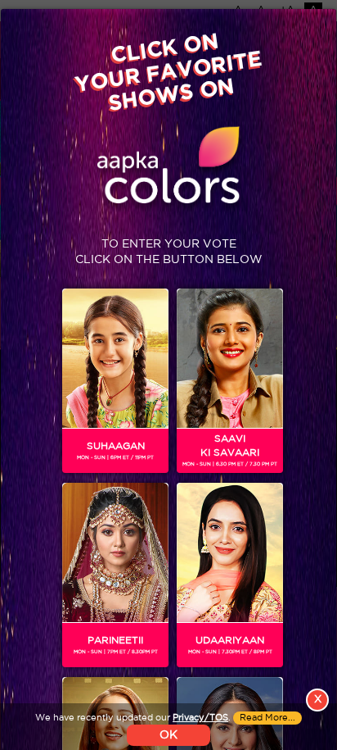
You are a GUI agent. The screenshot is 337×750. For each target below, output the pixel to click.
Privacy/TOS (200, 718)
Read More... (267, 718)
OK (168, 735)
